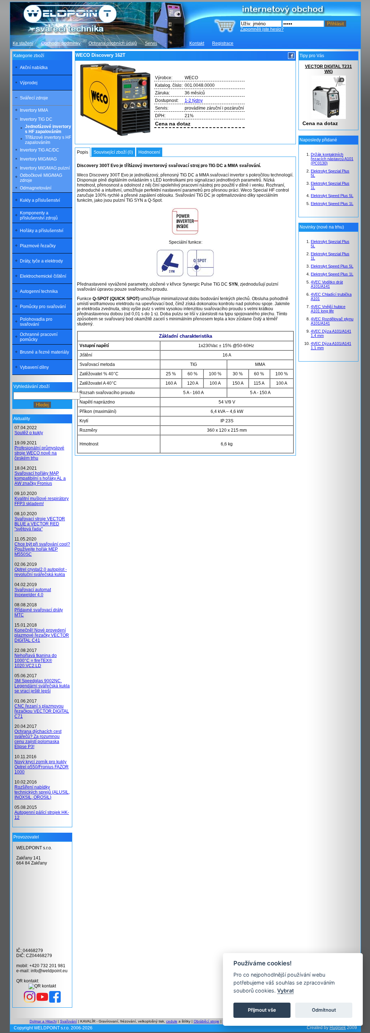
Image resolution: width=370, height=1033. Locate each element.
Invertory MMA (34, 110)
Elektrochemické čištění (43, 276)
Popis (82, 152)
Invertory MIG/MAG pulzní (45, 168)
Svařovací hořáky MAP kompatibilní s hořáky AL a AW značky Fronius (40, 478)
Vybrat (285, 990)
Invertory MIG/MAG (38, 159)
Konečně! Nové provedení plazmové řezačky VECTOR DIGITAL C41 (41, 635)
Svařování (68, 1021)
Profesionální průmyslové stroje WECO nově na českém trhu (39, 453)
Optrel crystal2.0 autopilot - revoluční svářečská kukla (40, 572)
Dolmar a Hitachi (43, 1021)
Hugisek (338, 1027)
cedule (171, 1021)
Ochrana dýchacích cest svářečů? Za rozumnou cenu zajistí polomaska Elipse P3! (37, 739)
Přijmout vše (262, 1010)
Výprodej (29, 82)
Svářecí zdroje (34, 98)
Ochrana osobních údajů (113, 43)
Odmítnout (324, 1010)
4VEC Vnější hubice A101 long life (328, 308)
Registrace (222, 43)
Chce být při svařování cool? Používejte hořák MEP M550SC (42, 549)
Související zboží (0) (113, 152)
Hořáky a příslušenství (41, 230)
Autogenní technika (39, 291)
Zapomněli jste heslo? (262, 29)
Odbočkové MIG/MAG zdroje (41, 178)
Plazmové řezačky (38, 245)
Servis (151, 43)
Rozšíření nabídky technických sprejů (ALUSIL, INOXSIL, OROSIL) (42, 792)
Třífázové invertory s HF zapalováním (48, 140)
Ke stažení (23, 43)
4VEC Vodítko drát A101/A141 (327, 284)
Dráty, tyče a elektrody (41, 261)
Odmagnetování (35, 188)
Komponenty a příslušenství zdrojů (39, 215)
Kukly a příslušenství (40, 200)
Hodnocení (149, 152)
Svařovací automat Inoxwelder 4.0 (32, 592)
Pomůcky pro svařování (43, 306)
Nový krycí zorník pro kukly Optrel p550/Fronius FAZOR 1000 (41, 766)
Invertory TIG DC (36, 119)
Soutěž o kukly (28, 432)
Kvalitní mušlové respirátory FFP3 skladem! (41, 501)
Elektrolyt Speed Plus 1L (332, 203)
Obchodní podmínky (61, 43)
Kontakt (196, 43)
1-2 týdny (194, 100)
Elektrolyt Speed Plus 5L (332, 195)
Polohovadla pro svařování (36, 322)
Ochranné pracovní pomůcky (38, 337)
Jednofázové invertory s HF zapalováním (48, 129)
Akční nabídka (34, 67)
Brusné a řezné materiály (44, 352)
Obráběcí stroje (206, 1021)
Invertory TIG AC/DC (39, 150)
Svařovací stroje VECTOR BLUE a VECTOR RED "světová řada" (39, 524)
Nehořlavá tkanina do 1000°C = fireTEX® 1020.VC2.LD (35, 660)
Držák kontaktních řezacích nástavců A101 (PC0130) (332, 158)
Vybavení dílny (34, 367)
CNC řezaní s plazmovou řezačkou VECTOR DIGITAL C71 (41, 711)
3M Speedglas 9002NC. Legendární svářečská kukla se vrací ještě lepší (42, 685)
